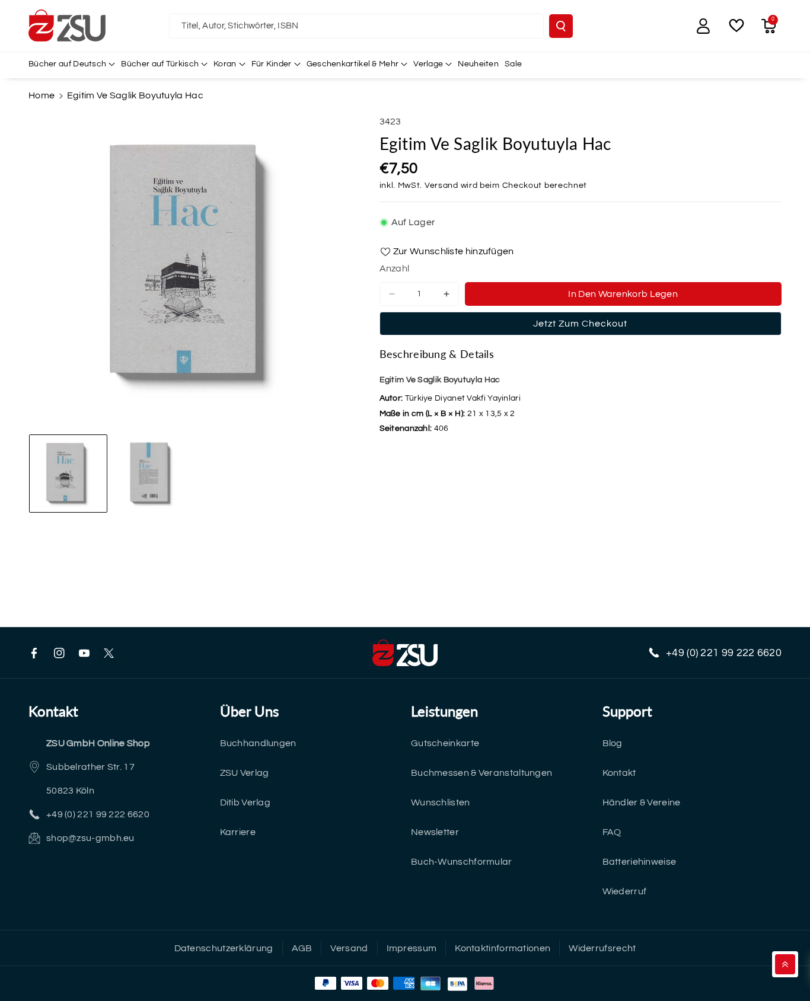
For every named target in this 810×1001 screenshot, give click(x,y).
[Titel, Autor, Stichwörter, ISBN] (561, 26)
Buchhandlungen (258, 743)
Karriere (238, 832)
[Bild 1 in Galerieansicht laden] (68, 473)
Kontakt (619, 773)
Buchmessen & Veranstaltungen (481, 773)
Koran (225, 64)
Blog (612, 743)
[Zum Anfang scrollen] (785, 964)
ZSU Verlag (244, 773)
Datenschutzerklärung (223, 948)
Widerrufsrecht (602, 948)
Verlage (428, 64)
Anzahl (395, 268)
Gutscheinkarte (445, 743)
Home (41, 95)
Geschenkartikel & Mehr (353, 64)
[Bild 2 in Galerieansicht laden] (152, 473)
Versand (441, 185)
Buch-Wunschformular (461, 861)
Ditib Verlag (245, 802)
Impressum (412, 948)
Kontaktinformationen (502, 948)
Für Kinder (271, 64)
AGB (302, 948)
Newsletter (435, 832)
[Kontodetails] (703, 26)
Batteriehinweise (639, 861)
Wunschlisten (440, 802)
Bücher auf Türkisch (160, 64)
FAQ (611, 832)
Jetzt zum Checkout (580, 323)
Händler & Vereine (641, 802)
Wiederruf (624, 891)
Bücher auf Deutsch (67, 64)
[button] (768, 26)
